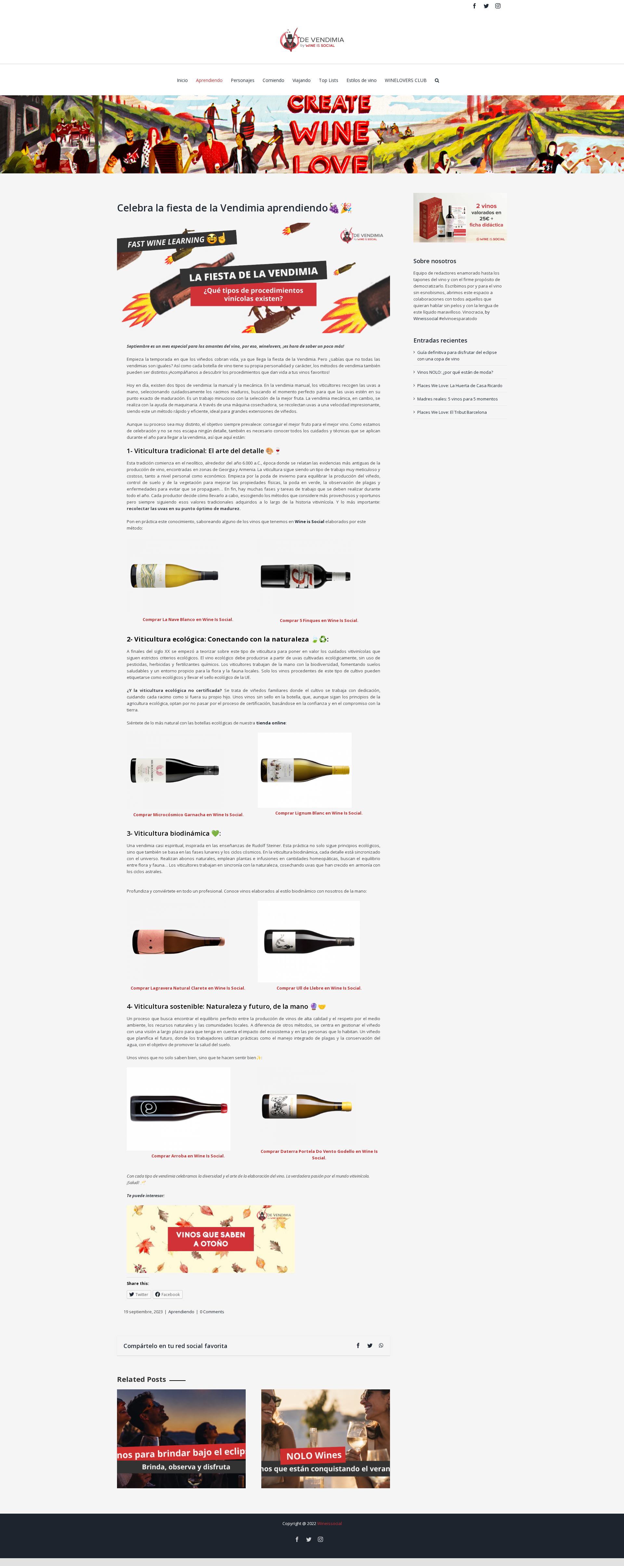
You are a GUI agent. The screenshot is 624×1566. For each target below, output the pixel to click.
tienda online (271, 723)
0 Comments (212, 1312)
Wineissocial (329, 1523)
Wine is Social (309, 521)
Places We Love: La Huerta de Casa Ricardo (459, 385)
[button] (437, 79)
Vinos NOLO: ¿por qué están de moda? (455, 372)
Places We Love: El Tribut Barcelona (452, 412)
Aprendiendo (181, 1312)
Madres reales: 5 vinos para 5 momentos (457, 399)
